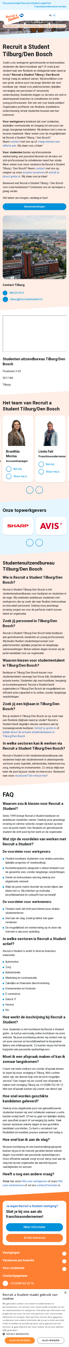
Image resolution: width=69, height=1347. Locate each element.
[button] (34, 1334)
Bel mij (17, 469)
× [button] (65, 1292)
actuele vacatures (34, 173)
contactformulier (47, 1185)
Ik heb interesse (34, 1238)
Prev (29, 490)
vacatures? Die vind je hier (31, 776)
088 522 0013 (16, 293)
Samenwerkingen (34, 207)
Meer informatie (34, 1227)
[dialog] (34, 1318)
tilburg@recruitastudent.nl (26, 299)
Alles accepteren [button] (19, 1340)
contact (15, 142)
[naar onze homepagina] (15, 18)
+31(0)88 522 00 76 (22, 1283)
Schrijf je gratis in (45, 728)
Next (39, 490)
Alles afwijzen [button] (50, 1340)
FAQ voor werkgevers (34, 1181)
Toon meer (34, 1254)
